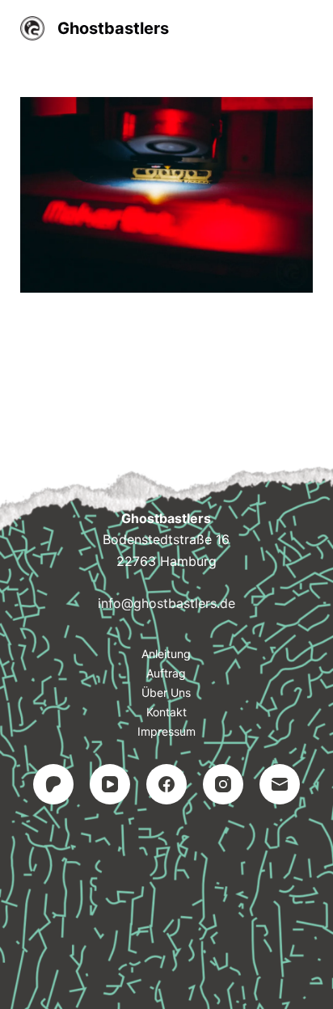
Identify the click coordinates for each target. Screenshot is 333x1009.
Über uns (166, 692)
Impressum (166, 731)
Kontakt (166, 712)
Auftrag (166, 673)
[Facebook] (166, 784)
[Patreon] (53, 784)
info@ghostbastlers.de (166, 603)
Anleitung (166, 654)
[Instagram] (223, 784)
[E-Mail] (279, 784)
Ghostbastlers (113, 28)
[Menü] (305, 28)
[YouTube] (110, 784)
